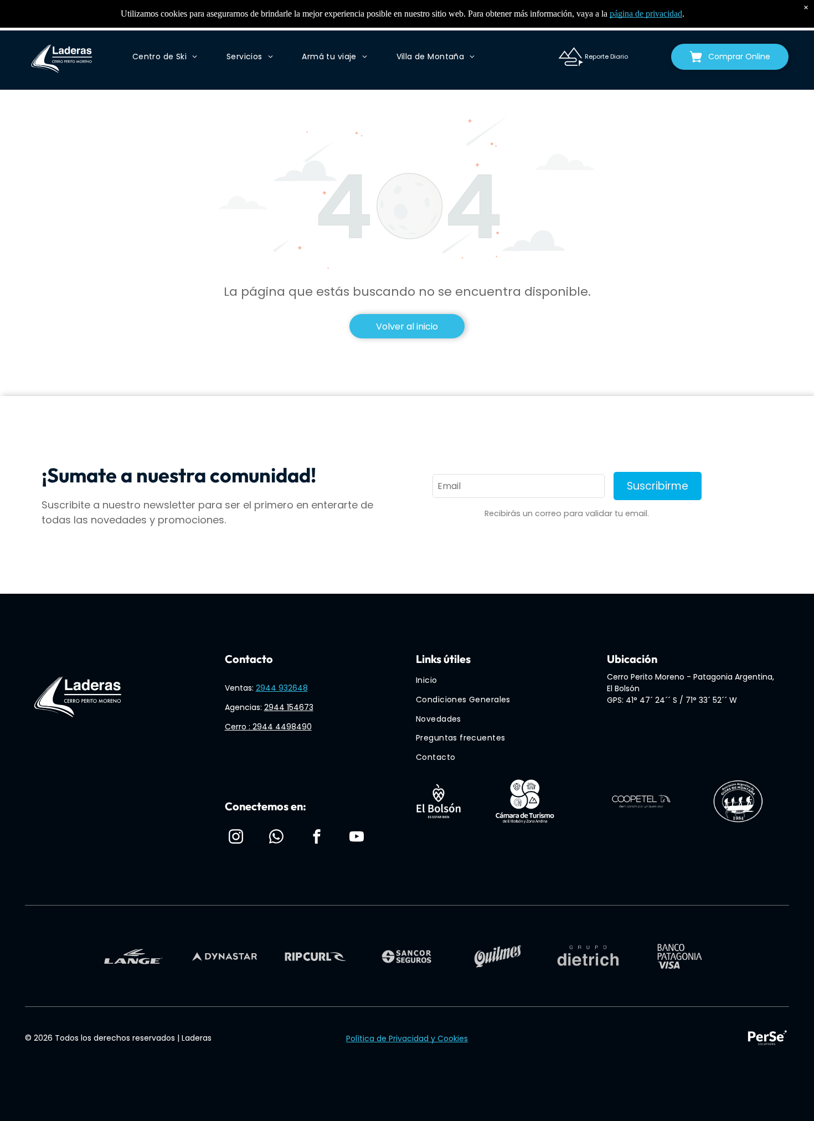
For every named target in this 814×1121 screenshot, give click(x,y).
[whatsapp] (276, 838)
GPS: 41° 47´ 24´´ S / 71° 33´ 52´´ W (672, 700)
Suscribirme (657, 486)
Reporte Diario (606, 56)
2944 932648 (282, 687)
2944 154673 (288, 707)
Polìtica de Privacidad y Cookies (407, 1038)
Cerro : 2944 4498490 (268, 726)
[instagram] (236, 838)
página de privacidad (646, 13)
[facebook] (317, 838)
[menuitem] (164, 56)
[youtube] (357, 838)
